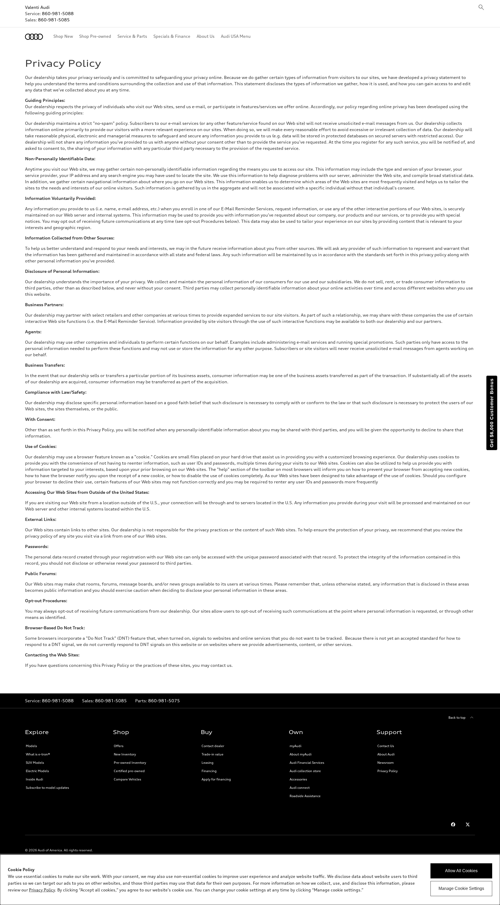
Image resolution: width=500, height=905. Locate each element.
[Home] (34, 37)
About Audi (386, 754)
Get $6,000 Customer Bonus (491, 412)
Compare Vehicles (127, 779)
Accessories (298, 779)
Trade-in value (212, 754)
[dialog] (250, 879)
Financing (209, 771)
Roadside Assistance (305, 796)
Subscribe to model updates (47, 788)
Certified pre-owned (129, 771)
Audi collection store (305, 771)
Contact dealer (213, 746)
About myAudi (300, 754)
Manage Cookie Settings (461, 888)
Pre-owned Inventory (130, 763)
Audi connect (300, 788)
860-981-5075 (164, 700)
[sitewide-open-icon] (481, 7)
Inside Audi (34, 779)
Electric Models (37, 771)
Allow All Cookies (461, 871)
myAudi (295, 746)
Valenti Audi (37, 7)
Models (31, 746)
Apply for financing (216, 779)
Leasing (208, 763)
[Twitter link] (467, 824)
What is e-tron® (38, 754)
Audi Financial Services (307, 763)
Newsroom (385, 763)
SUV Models (35, 763)
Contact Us (385, 746)
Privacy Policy (387, 771)
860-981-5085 (54, 19)
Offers (118, 746)
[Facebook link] (453, 824)
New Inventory (125, 754)
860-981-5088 (58, 13)
